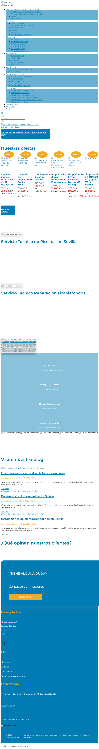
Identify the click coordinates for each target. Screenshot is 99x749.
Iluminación (11, 67)
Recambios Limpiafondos (22, 90)
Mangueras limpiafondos (22, 25)
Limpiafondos (17, 23)
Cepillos (14, 30)
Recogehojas (17, 28)
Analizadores (17, 79)
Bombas (15, 39)
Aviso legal (29, 735)
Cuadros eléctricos (19, 42)
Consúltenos (26, 597)
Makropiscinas (11, 478)
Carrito (9, 109)
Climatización (17, 55)
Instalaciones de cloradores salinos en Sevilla (32, 518)
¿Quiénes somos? (9, 622)
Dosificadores (17, 81)
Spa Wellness (12, 104)
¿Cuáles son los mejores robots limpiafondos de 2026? (23, 133)
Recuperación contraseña (13, 676)
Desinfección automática (22, 76)
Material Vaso (17, 62)
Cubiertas (15, 58)
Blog (13, 16)
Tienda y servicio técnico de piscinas (22, 9)
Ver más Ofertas (5, 210)
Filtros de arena (18, 44)
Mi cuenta (10, 106)
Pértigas (15, 32)
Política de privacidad (69, 735)
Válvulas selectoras (19, 51)
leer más (5, 488)
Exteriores (15, 60)
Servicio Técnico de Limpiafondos (26, 11)
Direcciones (6, 671)
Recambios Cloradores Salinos (25, 97)
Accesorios (11, 53)
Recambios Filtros (19, 102)
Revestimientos (18, 65)
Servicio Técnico (8, 626)
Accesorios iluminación (21, 69)
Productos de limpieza (21, 35)
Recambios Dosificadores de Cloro (26, 99)
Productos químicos (20, 86)
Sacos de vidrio (18, 48)
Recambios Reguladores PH (23, 95)
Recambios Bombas (20, 93)
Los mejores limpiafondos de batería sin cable (33, 473)
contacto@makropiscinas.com (15, 719)
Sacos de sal (16, 83)
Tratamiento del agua (16, 74)
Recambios (11, 88)
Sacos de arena (18, 46)
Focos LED (16, 72)
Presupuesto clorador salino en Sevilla (27, 496)
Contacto (15, 18)
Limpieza (10, 21)
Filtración (10, 37)
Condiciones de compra (46, 735)
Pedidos (5, 667)
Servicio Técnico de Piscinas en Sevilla (28, 14)
